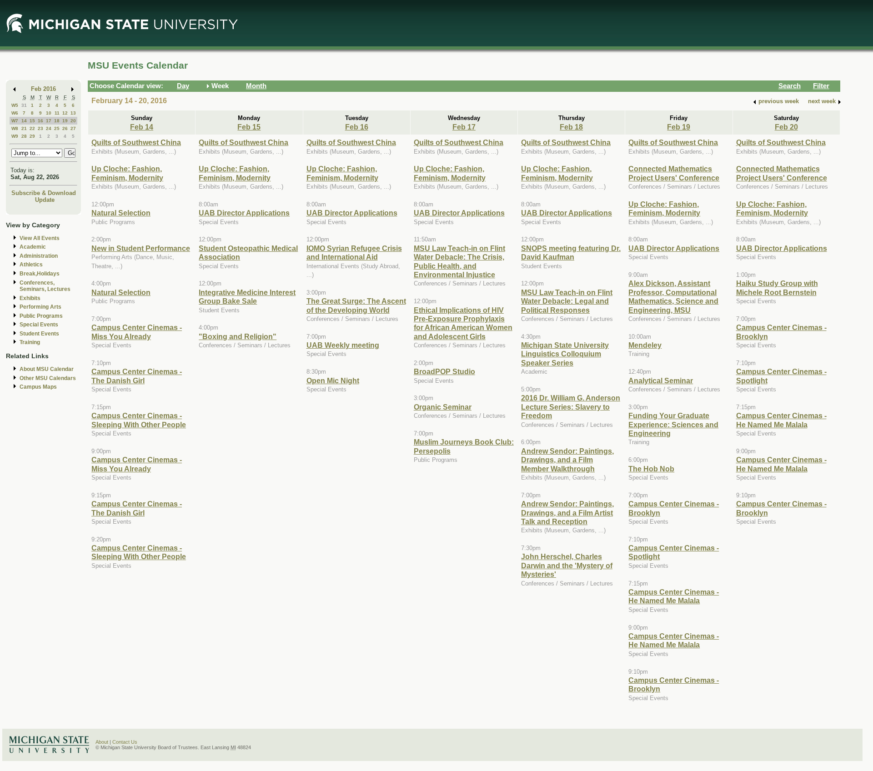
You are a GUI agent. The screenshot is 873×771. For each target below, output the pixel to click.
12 (65, 112)
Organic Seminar (443, 407)
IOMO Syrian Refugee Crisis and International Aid (354, 252)
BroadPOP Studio (444, 371)
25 (57, 128)
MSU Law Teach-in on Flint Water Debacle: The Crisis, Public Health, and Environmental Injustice (459, 261)
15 (32, 120)
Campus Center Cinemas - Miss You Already (136, 331)
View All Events (40, 238)
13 (73, 112)
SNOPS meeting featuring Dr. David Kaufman (571, 252)
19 (65, 120)
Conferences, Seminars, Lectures (45, 286)
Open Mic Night (332, 380)
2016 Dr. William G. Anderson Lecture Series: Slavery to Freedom (570, 407)
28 (24, 136)
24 (48, 128)
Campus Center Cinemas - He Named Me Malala (673, 596)
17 (48, 120)
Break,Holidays (40, 273)
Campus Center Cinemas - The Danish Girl (136, 375)
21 (24, 128)
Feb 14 (141, 127)
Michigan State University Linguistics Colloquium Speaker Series (565, 354)
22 (32, 128)
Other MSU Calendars (48, 378)
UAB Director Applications (244, 213)
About (101, 742)
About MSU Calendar (47, 369)
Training (30, 342)
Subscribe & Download (43, 193)
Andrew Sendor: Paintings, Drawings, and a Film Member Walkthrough (567, 460)
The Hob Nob (651, 469)
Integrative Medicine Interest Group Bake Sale (247, 296)
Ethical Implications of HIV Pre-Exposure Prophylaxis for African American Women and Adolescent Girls (463, 323)
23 (40, 128)
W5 (14, 105)
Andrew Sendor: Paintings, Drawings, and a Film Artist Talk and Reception (567, 513)
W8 (14, 128)
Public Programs (41, 316)
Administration (39, 256)
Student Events (39, 333)
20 (73, 120)
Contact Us (124, 742)
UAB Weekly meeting (342, 345)
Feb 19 (678, 127)
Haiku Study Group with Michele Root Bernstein (777, 287)
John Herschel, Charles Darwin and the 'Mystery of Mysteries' (566, 565)
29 (32, 136)
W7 (14, 120)
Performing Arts (40, 307)
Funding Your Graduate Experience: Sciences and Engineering (673, 424)
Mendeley (645, 345)
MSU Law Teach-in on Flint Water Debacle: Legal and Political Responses (566, 301)
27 (73, 128)
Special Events (39, 324)
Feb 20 (786, 127)
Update (45, 199)
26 (65, 128)
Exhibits (30, 298)
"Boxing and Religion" (237, 336)
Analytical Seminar (660, 380)
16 (40, 120)
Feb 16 (356, 127)
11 (57, 112)
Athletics (31, 264)
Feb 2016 (43, 88)
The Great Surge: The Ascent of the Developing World (356, 305)
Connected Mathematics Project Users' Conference (673, 173)
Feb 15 (249, 127)
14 (24, 120)
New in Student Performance (140, 248)
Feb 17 (464, 127)
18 (57, 120)
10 (48, 112)
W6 (14, 112)
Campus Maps (38, 387)
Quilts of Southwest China (136, 142)
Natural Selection (121, 213)
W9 (14, 136)
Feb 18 (571, 127)
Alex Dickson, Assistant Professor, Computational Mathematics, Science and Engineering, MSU (673, 296)
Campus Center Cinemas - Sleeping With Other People (138, 419)
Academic (33, 247)
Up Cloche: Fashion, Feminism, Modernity (127, 173)
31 (24, 105)
